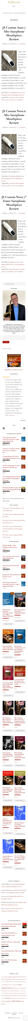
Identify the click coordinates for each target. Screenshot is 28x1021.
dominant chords (22, 981)
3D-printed (12, 97)
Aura (2, 100)
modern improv (11, 993)
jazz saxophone (4, 990)
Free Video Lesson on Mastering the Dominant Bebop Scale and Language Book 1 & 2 (12, 529)
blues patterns (3, 981)
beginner (9, 979)
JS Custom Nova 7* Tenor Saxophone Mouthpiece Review (14, 203)
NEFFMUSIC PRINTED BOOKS (14, 370)
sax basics (24, 995)
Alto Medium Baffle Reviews (16, 176)
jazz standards (15, 990)
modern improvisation (18, 993)
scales (12, 998)
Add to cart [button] (20, 620)
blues (22, 979)
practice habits (14, 995)
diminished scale (17, 981)
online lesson (24, 993)
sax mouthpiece (19, 100)
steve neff (19, 998)
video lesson (16, 1001)
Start (13, 425)
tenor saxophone (18, 271)
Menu (14, 6)
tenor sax (23, 998)
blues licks (24, 979)
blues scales (13, 981)
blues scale (8, 981)
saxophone (8, 998)
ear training (3, 984)
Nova (9, 185)
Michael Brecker (6, 993)
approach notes (16, 977)
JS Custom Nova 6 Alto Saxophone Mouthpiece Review (14, 117)
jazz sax (23, 988)
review (12, 100)
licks (19, 990)
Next (24, 428)
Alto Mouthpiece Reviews (8, 178)
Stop (14, 425)
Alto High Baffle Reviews (15, 92)
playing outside (8, 995)
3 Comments (22, 44)
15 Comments (21, 213)
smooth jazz (15, 998)
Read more (11, 415)
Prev (4, 428)
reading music (19, 995)
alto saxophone (9, 977)
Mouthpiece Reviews (18, 95)
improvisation (15, 984)
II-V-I (12, 984)
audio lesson (23, 977)
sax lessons (2, 998)
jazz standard (10, 990)
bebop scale (4, 979)
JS (9, 100)
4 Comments (21, 127)
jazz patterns (19, 988)
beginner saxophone (16, 979)
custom (7, 100)
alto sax (3, 977)
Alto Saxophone (19, 97)
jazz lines (15, 988)
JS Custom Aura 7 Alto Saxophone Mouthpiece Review (14, 33)
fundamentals (8, 984)
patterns (3, 995)
